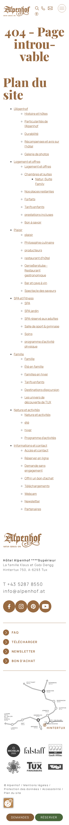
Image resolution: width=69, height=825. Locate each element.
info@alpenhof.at (24, 591)
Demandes (20, 817)
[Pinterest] (33, 606)
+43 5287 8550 (25, 584)
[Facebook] (9, 606)
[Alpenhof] (17, 11)
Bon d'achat (23, 661)
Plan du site (12, 793)
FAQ (15, 632)
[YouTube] (45, 606)
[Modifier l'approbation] (8, 803)
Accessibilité (51, 789)
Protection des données (21, 789)
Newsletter (23, 651)
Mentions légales (35, 785)
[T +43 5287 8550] (43, 8)
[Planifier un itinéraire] (34, 704)
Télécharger (25, 642)
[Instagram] (21, 606)
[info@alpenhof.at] (50, 8)
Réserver (49, 817)
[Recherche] (37, 8)
